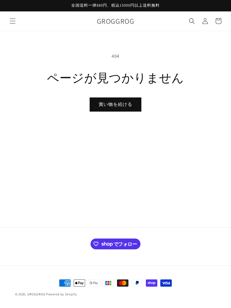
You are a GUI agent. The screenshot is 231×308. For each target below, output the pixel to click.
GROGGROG (36, 294)
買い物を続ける (115, 104)
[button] (12, 21)
